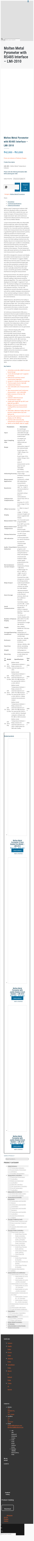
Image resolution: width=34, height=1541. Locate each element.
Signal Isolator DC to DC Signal (19, 1274)
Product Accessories (13, 1327)
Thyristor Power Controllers (15, 1230)
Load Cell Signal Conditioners (19, 1309)
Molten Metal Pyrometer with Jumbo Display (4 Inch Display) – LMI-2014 (17, 991)
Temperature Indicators (17, 1168)
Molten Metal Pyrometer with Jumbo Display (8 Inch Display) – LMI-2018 (17, 1139)
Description (11, 202)
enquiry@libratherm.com (15, 1425)
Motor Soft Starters (16, 1320)
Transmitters (11, 1311)
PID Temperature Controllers (19, 1186)
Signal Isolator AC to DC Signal (19, 1283)
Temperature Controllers (15, 1175)
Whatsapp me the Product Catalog (8, 1518)
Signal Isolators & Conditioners (16, 1272)
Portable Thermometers (17, 1173)
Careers (10, 1343)
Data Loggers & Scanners (15, 1192)
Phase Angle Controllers (17, 1232)
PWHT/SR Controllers (17, 1184)
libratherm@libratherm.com (15, 1427)
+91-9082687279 (11, 1410)
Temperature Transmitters (18, 1313)
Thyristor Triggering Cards (15, 1219)
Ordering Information (14, 205)
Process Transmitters (17, 1315)
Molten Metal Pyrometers (17, 194)
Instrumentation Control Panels (17, 1326)
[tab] (19, 203)
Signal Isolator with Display (18, 1307)
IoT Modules (11, 1324)
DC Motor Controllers (17, 1318)
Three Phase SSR (19, 1254)
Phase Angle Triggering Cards (19, 1221)
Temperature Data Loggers (18, 1194)
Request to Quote (25, 187)
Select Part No (8, 179)
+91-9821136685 (11, 1413)
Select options (17, 850)
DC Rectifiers (14, 1256)
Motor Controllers (13, 1316)
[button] (17, 854)
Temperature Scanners (17, 1195)
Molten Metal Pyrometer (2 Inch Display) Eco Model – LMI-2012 (17, 843)
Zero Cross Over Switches (18, 1245)
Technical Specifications (14, 203)
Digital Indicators (12, 1166)
